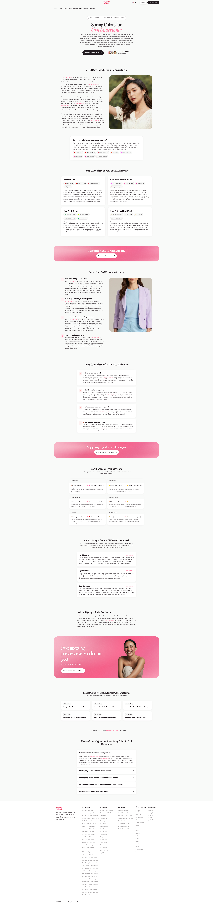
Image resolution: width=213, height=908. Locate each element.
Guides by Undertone (124, 826)
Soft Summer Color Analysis (90, 871)
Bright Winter (103, 845)
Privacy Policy (152, 813)
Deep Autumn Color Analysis (90, 881)
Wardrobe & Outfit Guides (125, 815)
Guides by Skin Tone (124, 823)
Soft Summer (103, 823)
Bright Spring (103, 821)
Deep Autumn (104, 837)
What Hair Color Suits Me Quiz (90, 815)
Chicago (137, 820)
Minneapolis (139, 849)
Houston (137, 833)
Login (143, 2)
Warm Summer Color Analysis (90, 873)
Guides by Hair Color (124, 829)
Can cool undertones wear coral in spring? (95, 791)
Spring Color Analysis (88, 839)
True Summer (104, 829)
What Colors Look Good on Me (90, 818)
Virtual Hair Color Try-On (89, 823)
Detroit (137, 846)
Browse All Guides (123, 810)
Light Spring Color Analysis (89, 855)
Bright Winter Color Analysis (90, 892)
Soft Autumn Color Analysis (89, 876)
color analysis (93, 84)
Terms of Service (150, 816)
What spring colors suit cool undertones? (95, 771)
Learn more (129, 555)
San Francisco (139, 822)
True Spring (103, 818)
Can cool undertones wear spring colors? (95, 753)
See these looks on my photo (105, 452)
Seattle (137, 828)
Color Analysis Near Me (88, 834)
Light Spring (103, 815)
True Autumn (103, 834)
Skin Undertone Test (112, 730)
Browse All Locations (138, 811)
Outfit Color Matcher (87, 837)
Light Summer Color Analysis (90, 865)
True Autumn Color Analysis (90, 879)
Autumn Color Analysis (88, 845)
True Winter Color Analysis (89, 889)
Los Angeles (139, 817)
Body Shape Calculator (88, 829)
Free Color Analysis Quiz (89, 813)
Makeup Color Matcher (88, 826)
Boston (137, 825)
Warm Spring (65, 105)
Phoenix (137, 838)
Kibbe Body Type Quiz (88, 831)
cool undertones (72, 281)
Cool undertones (66, 77)
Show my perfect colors (91, 52)
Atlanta (137, 844)
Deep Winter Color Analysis (89, 887)
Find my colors (153, 2)
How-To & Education (124, 821)
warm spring (95, 120)
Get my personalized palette (72, 671)
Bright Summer (104, 850)
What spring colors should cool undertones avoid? (98, 778)
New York (138, 814)
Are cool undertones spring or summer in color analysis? (101, 784)
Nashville (138, 852)
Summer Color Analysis (88, 842)
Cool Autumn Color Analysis (90, 884)
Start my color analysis (105, 256)
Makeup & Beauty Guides (125, 818)
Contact (152, 820)
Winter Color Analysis (88, 847)
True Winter (103, 842)
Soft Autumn (103, 831)
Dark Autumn (103, 847)
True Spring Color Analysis (89, 857)
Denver (137, 830)
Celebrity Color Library (106, 810)
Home (55, 8)
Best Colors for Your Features (126, 813)
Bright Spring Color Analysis (90, 860)
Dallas (137, 841)
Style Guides (63, 8)
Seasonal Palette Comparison (108, 813)
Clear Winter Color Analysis (89, 895)
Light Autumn (104, 853)
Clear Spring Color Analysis (89, 863)
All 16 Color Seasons (87, 810)
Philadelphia (139, 836)
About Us (150, 810)
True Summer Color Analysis (90, 868)
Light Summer (104, 826)
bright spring (80, 103)
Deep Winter (103, 839)
